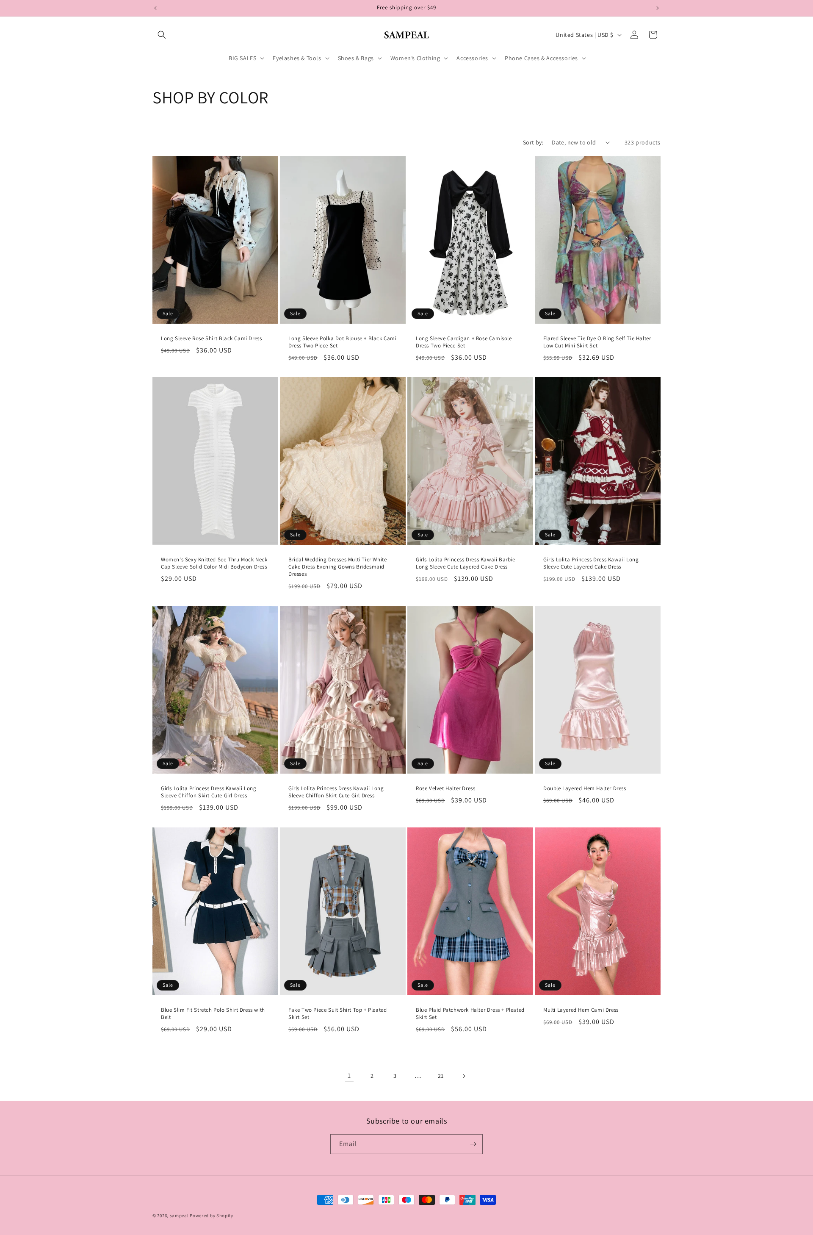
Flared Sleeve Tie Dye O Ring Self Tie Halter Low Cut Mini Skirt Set (597, 342)
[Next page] (463, 1076)
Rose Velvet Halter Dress (445, 788)
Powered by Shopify (211, 1215)
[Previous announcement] (155, 8)
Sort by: (533, 142)
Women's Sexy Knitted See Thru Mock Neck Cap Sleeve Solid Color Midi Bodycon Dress (214, 563)
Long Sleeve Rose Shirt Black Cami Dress (211, 338)
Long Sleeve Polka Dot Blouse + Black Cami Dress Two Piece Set (342, 342)
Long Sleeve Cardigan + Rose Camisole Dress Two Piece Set (464, 342)
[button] (161, 34)
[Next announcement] (657, 8)
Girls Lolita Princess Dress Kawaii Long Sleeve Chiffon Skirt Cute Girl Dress (208, 792)
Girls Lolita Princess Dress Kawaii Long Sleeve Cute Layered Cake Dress (591, 563)
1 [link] (349, 1075)
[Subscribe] (473, 1144)
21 (441, 1076)
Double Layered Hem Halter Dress (584, 788)
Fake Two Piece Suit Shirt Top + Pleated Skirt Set (337, 1014)
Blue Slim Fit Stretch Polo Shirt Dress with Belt (213, 1014)
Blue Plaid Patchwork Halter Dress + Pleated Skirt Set (470, 1014)
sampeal (179, 1215)
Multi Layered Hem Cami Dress (581, 1010)
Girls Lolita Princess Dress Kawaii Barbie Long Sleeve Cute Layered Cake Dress (465, 563)
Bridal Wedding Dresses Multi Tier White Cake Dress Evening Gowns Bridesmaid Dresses (337, 566)
